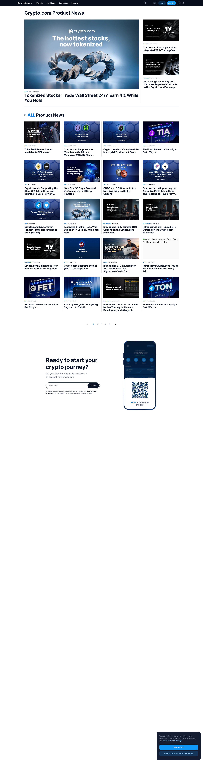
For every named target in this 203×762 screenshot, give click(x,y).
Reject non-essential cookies (178, 753)
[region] (179, 746)
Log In (162, 3)
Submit (93, 386)
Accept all (179, 747)
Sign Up (171, 3)
